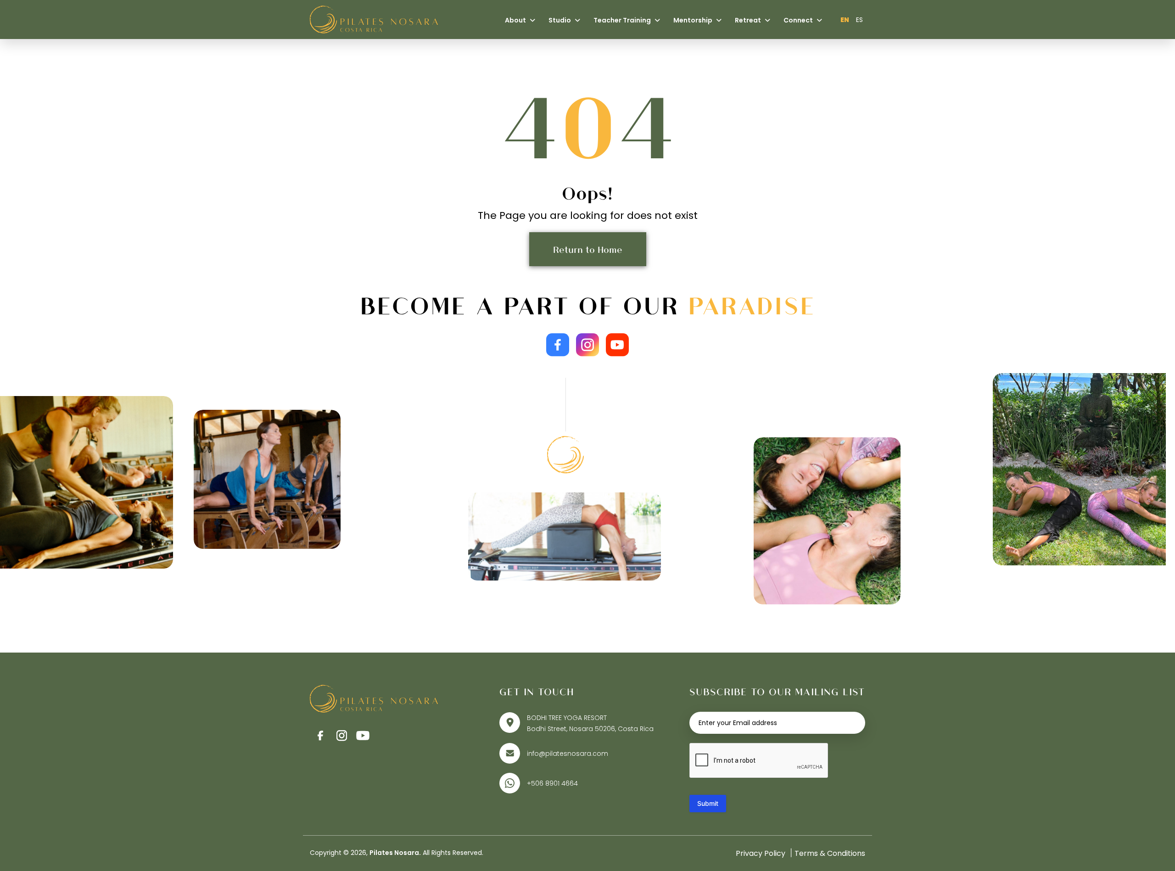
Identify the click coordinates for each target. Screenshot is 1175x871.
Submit (707, 803)
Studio (560, 20)
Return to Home (587, 249)
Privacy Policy (760, 853)
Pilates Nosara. (395, 852)
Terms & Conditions (830, 853)
